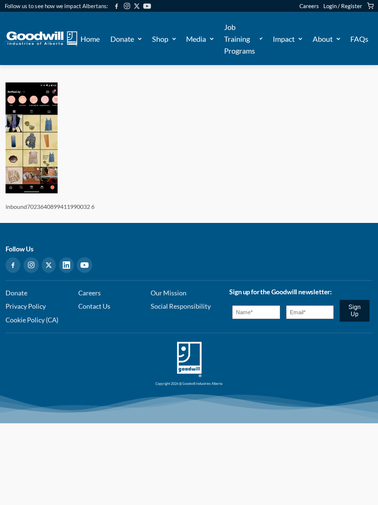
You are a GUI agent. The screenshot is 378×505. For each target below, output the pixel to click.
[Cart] (370, 6)
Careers (309, 6)
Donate (122, 38)
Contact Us (94, 306)
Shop (160, 38)
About (323, 38)
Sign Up (354, 310)
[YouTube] (147, 6)
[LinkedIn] (66, 265)
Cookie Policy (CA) (32, 320)
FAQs (359, 38)
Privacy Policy (26, 306)
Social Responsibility (181, 306)
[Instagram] (127, 6)
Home (90, 38)
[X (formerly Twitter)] (137, 6)
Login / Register (342, 6)
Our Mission (168, 293)
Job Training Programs (239, 39)
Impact (284, 38)
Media (196, 38)
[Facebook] (116, 6)
